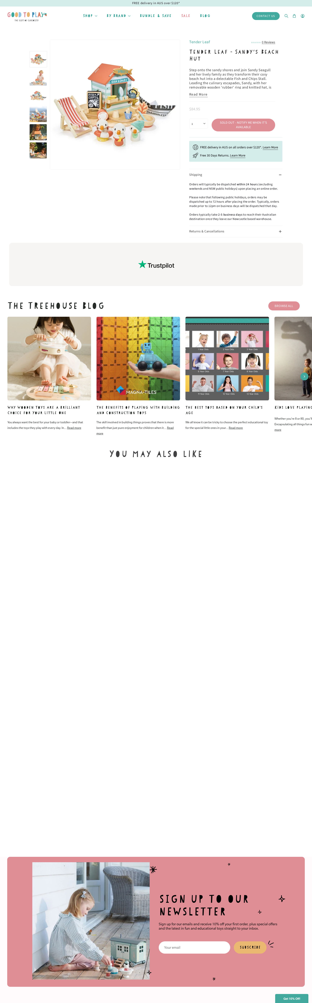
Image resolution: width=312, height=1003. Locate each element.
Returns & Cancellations (206, 231)
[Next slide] (304, 376)
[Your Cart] (294, 16)
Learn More (270, 147)
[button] (90, 15)
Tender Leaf (199, 42)
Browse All (284, 306)
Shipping (195, 175)
